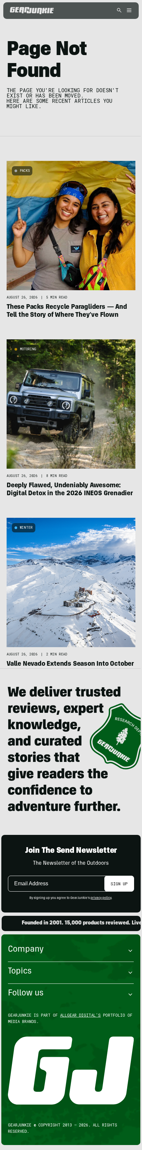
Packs (25, 171)
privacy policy (100, 898)
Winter (26, 527)
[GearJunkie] (32, 11)
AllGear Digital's (80, 1015)
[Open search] (119, 11)
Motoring (28, 349)
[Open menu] (128, 11)
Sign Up (119, 883)
